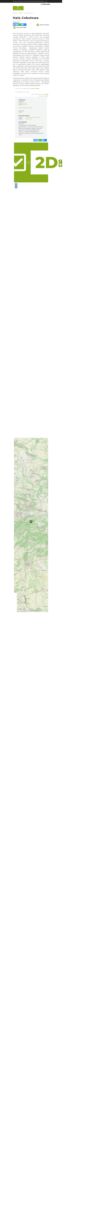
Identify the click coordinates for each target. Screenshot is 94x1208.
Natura (20, 112)
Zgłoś (46, 94)
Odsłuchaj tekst (44, 24)
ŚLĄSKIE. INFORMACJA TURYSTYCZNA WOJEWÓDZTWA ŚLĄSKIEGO (28, 1)
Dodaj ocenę (35, 88)
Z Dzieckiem (45, 4)
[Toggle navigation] (46, 1)
